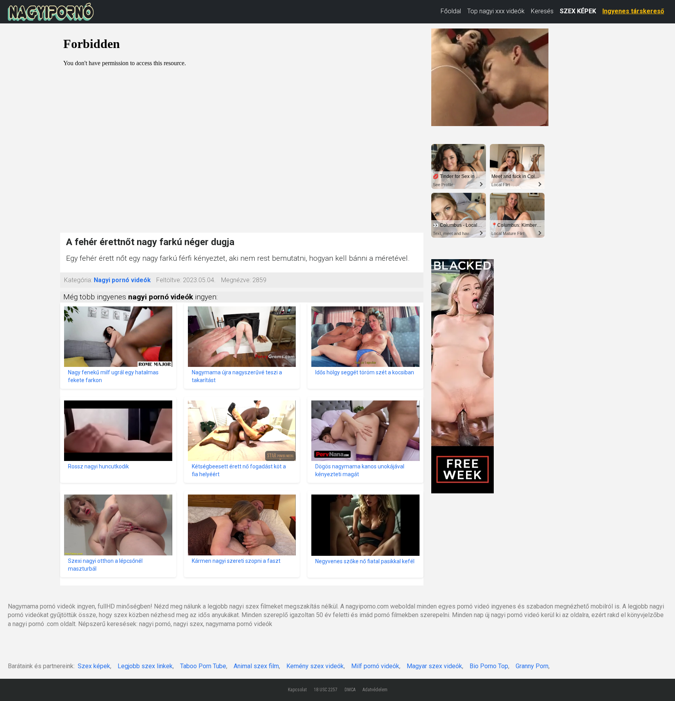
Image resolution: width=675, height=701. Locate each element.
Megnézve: (236, 280)
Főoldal (451, 11)
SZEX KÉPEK (578, 11)
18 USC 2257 (326, 689)
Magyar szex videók (434, 666)
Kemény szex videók (315, 666)
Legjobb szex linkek (145, 666)
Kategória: (78, 280)
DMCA (350, 689)
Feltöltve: (168, 280)
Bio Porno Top (489, 666)
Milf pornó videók (375, 666)
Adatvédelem (375, 689)
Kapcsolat (297, 689)
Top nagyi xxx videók (496, 11)
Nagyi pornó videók (122, 280)
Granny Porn (532, 666)
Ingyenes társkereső (633, 11)
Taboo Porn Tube (203, 666)
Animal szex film (256, 666)
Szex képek (94, 666)
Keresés (542, 11)
